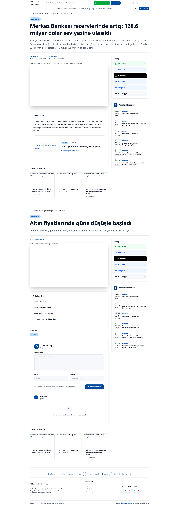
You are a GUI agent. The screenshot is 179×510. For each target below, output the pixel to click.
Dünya (83, 9)
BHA (42, 115)
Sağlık (100, 9)
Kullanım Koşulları (90, 492)
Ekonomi (72, 9)
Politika (65, 9)
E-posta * (73, 374)
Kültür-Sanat (107, 9)
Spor (78, 9)
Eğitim (94, 9)
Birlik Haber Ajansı (126, 503)
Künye (86, 486)
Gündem (59, 9)
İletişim (87, 495)
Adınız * (37, 374)
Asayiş (89, 9)
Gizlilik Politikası (90, 489)
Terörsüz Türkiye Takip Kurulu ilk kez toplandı (61, 3)
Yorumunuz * (38, 353)
